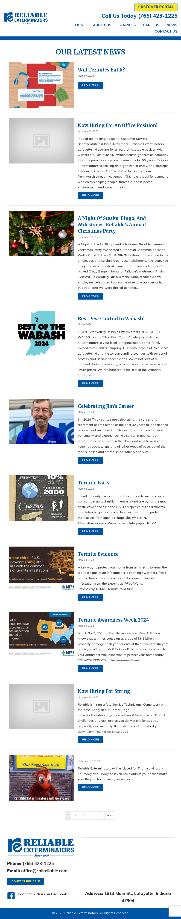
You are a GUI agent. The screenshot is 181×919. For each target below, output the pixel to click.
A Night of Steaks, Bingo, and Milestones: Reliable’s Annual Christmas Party (112, 224)
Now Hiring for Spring (104, 691)
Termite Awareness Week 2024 (113, 620)
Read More (92, 85)
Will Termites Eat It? (101, 70)
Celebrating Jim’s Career (106, 406)
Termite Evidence (98, 554)
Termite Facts (93, 483)
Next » (109, 815)
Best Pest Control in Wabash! (111, 318)
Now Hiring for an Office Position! (117, 125)
